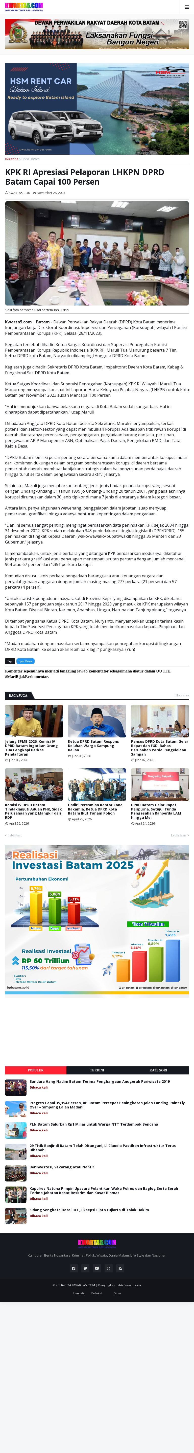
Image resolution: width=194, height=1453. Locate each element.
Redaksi (96, 1293)
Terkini (97, 1070)
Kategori (158, 1070)
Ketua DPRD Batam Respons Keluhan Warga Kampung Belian (93, 745)
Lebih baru (15, 835)
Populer (35, 1070)
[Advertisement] (43, 1032)
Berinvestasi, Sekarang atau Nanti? (62, 1167)
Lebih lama (178, 835)
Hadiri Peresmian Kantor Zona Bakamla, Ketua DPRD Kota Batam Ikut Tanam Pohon (95, 809)
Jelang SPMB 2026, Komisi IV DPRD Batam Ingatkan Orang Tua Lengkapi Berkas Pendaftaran (31, 747)
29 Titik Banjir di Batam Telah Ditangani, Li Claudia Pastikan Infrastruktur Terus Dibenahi (103, 1148)
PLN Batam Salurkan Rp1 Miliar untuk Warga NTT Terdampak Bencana (94, 1124)
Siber (117, 1293)
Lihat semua (182, 695)
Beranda (11, 159)
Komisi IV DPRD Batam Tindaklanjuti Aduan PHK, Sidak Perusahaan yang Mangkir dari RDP (33, 811)
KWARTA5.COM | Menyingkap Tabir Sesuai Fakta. (107, 1285)
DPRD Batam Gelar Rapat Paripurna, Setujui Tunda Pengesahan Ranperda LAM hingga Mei (156, 811)
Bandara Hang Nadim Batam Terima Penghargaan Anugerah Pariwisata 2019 (100, 1081)
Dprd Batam (30, 159)
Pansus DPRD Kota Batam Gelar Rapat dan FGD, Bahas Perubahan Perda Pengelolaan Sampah (159, 747)
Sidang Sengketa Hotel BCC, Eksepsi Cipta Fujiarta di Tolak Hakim (89, 1210)
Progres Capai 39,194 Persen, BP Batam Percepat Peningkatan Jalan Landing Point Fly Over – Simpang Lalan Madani (107, 1105)
